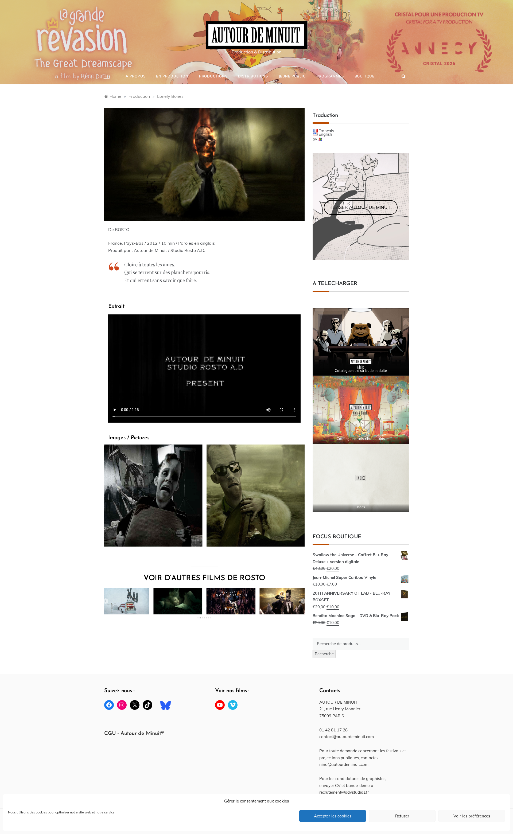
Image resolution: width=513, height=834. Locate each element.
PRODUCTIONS (213, 76)
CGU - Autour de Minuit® (134, 733)
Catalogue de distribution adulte (361, 370)
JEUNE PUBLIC (292, 76)
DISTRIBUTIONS (253, 76)
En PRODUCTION (172, 76)
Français (326, 130)
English (325, 134)
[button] (105, 601)
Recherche (324, 653)
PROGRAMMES (330, 76)
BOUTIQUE (365, 76)
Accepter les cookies (332, 816)
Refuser (402, 816)
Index (360, 507)
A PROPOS (135, 76)
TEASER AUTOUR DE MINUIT (361, 207)
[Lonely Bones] (204, 163)
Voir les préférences (471, 816)
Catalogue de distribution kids (361, 439)
